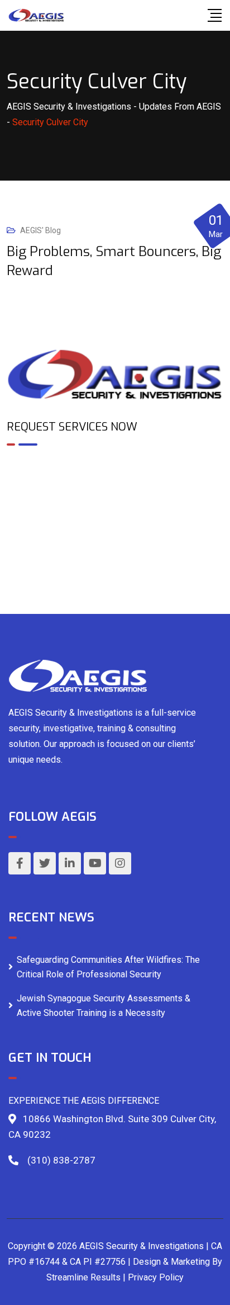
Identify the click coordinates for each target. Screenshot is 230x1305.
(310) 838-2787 (61, 1160)
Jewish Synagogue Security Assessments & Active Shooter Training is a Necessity (103, 1005)
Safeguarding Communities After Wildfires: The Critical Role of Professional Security (108, 967)
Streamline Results (83, 1277)
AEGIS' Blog (40, 230)
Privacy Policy (156, 1277)
